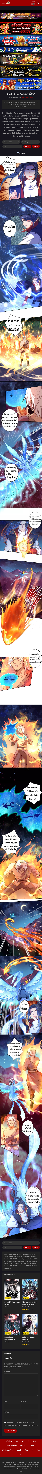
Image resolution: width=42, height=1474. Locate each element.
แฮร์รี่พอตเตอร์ (11, 1446)
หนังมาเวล (32, 1446)
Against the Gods (27, 97)
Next (35, 146)
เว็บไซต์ (6, 1412)
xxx (21, 1455)
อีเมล (23, 1401)
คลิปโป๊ (19, 1450)
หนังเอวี (22, 1446)
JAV (17, 1441)
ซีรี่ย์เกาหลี (25, 1441)
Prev (27, 146)
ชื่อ (5, 1401)
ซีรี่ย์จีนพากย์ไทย (7, 1450)
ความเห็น (7, 1371)
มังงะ (34, 1441)
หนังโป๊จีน (9, 1441)
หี (32, 1450)
